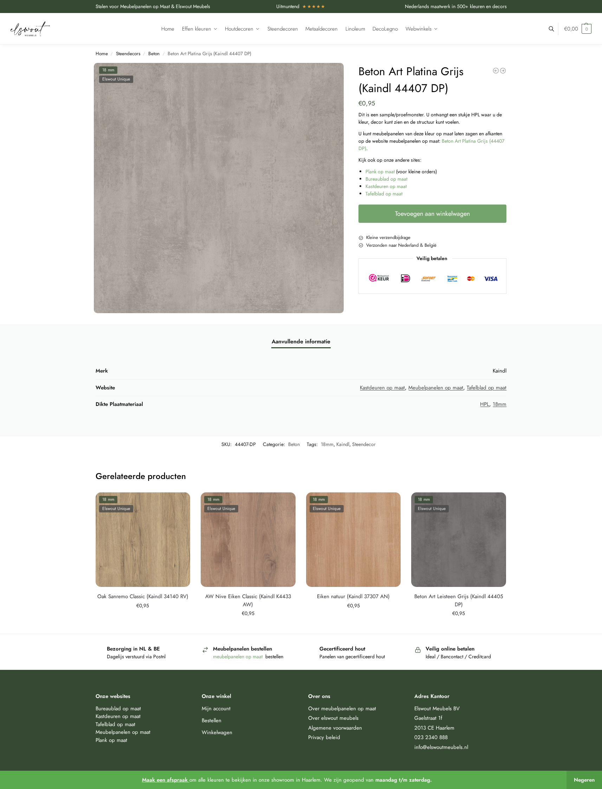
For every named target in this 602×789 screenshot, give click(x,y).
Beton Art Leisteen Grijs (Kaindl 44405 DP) (458, 600)
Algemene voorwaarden (335, 728)
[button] (577, 28)
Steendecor (364, 444)
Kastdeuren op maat (386, 186)
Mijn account (216, 708)
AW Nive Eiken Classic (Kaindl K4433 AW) (248, 600)
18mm (499, 404)
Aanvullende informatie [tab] (301, 341)
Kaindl (342, 444)
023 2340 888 (431, 737)
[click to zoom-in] (219, 188)
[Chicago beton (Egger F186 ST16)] (495, 70)
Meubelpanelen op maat (435, 388)
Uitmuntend (301, 6)
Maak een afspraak (165, 780)
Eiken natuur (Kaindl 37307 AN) (353, 596)
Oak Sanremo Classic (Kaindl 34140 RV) (142, 596)
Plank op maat (380, 171)
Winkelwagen (217, 732)
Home (102, 53)
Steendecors (128, 53)
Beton (154, 53)
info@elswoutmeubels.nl (441, 747)
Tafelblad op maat (383, 193)
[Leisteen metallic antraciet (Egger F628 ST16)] (502, 70)
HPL (484, 404)
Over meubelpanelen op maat (342, 708)
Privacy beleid (324, 737)
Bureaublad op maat (386, 178)
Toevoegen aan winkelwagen (432, 213)
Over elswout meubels (333, 718)
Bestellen (211, 720)
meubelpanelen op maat (238, 656)
